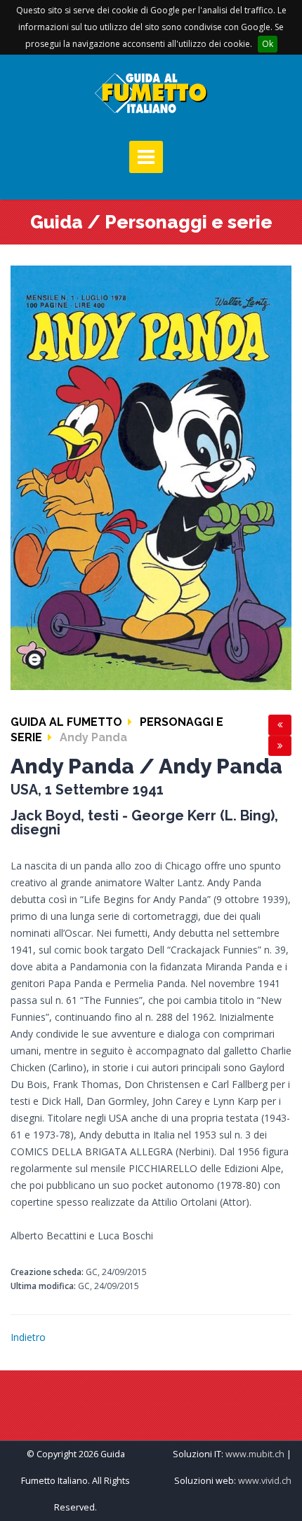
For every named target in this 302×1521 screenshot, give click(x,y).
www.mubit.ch (254, 1454)
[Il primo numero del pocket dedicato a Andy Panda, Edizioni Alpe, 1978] (151, 476)
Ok (267, 44)
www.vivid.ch (264, 1481)
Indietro (28, 1337)
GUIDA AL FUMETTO (66, 722)
